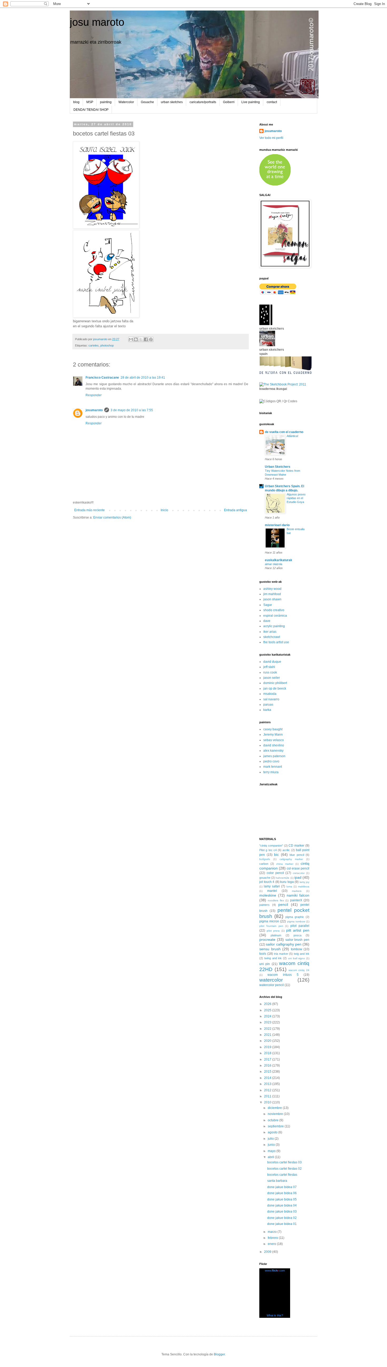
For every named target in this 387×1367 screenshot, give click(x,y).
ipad (297, 877)
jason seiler (271, 678)
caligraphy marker (291, 859)
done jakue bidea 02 (282, 1218)
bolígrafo (264, 859)
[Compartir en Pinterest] (150, 339)
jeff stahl (269, 667)
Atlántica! (292, 436)
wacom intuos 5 (283, 975)
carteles (93, 345)
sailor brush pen (297, 940)
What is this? (275, 1315)
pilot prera (273, 930)
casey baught (272, 729)
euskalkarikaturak (278, 560)
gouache (264, 877)
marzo (272, 1232)
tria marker (281, 953)
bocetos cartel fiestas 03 (284, 1162)
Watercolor (126, 102)
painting (106, 102)
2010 (268, 1102)
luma (289, 886)
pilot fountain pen (271, 925)
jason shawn (272, 599)
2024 (268, 1016)
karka (267, 710)
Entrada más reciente (89, 510)
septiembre (276, 1126)
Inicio (164, 510)
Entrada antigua (235, 510)
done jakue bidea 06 (282, 1193)
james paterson (274, 756)
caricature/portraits (203, 102)
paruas (268, 704)
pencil (283, 904)
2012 (268, 1090)
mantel (272, 891)
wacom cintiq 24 (299, 970)
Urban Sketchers (277, 467)
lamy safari (272, 886)
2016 (268, 1065)
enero (272, 1244)
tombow (296, 949)
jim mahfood (272, 594)
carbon (263, 863)
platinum (276, 935)
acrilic (286, 850)
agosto (273, 1132)
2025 (268, 1010)
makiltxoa (303, 886)
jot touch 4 (266, 882)
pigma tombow (296, 921)
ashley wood (272, 589)
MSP (89, 102)
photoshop (107, 345)
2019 (268, 1047)
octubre (273, 1120)
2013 (268, 1084)
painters (264, 904)
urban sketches (172, 102)
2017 (268, 1059)
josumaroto (94, 410)
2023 (268, 1022)
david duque (272, 662)
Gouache (147, 102)
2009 (268, 1252)
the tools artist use (276, 642)
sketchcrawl (271, 637)
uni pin (264, 964)
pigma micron (269, 921)
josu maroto (97, 22)
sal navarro (271, 699)
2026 (268, 1004)
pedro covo (271, 761)
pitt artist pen (297, 930)
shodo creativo (273, 610)
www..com (275, 1270)
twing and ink (273, 958)
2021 (268, 1035)
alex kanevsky (273, 750)
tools (262, 954)
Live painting (250, 102)
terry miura (271, 772)
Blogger (219, 1354)
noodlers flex (276, 900)
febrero (273, 1238)
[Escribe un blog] (135, 339)
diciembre (275, 1108)
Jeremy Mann (273, 734)
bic (276, 854)
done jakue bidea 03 (282, 1211)
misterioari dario (277, 525)
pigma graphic (294, 916)
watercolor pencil (271, 985)
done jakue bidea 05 (282, 1199)
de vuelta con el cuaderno (284, 432)
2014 (268, 1078)
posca (297, 935)
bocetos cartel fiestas (282, 1175)
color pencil (275, 873)
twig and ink (301, 953)
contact (272, 102)
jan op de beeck (274, 688)
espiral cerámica (275, 615)
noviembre (276, 1114)
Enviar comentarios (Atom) (112, 517)
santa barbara (277, 1181)
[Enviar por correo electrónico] (130, 339)
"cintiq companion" (271, 845)
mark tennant (272, 766)
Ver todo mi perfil (271, 138)
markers (296, 890)
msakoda (269, 694)
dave (266, 621)
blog (76, 102)
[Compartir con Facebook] (145, 339)
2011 (268, 1096)
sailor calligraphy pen (283, 944)
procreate (267, 939)
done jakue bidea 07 (282, 1187)
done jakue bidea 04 (282, 1205)
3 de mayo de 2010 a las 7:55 (132, 410)
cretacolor (299, 873)
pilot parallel (299, 926)
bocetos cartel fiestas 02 (284, 1168)
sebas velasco (273, 740)
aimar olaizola (273, 564)
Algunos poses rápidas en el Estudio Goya (296, 498)
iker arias (269, 632)
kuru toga (287, 882)
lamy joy (305, 882)
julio (271, 1138)
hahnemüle (282, 877)
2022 (268, 1029)
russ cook (270, 672)
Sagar (267, 605)
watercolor (271, 980)
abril (271, 1157)
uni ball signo (296, 958)
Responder (94, 395)
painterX (296, 900)
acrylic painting (274, 626)
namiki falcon (298, 895)
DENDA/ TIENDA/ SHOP (90, 110)
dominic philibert (275, 683)
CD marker (296, 845)
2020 (268, 1041)
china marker (284, 863)
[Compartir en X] (140, 339)
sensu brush (270, 949)
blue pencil (297, 854)
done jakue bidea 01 (282, 1224)
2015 (268, 1071)
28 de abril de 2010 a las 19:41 (143, 377)
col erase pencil (298, 868)
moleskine (267, 895)
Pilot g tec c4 (268, 850)
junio (272, 1145)
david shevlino (273, 745)
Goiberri (229, 102)
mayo (272, 1151)
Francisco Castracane (102, 377)
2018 (268, 1053)
